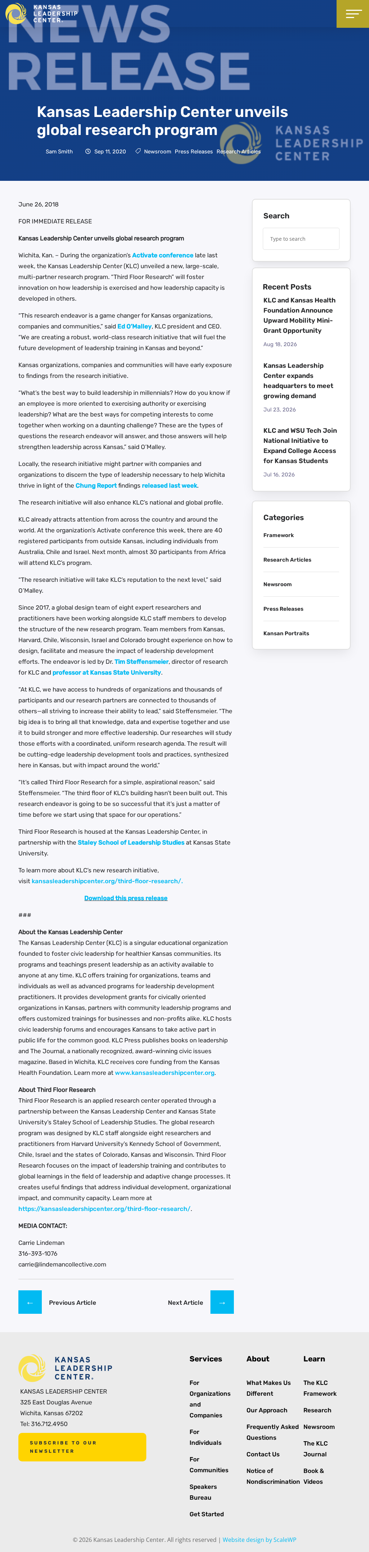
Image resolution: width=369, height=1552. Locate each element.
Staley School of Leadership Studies (131, 842)
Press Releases (194, 151)
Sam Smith (59, 151)
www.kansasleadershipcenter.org (164, 1072)
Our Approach (267, 1410)
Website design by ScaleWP (260, 1540)
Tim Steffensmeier (142, 661)
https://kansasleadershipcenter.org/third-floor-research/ (104, 1208)
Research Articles (239, 151)
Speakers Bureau (203, 1492)
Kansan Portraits (286, 633)
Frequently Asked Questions (272, 1432)
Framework (278, 535)
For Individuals (206, 1437)
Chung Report (96, 485)
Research (317, 1410)
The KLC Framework (320, 1388)
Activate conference (163, 255)
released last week (169, 485)
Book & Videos (313, 1476)
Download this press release (126, 898)
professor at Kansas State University (107, 672)
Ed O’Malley (134, 326)
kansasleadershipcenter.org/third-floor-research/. (107, 881)
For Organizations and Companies (210, 1399)
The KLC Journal (315, 1449)
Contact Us (263, 1454)
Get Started (207, 1514)
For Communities (209, 1465)
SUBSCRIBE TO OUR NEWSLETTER (63, 1446)
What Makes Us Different (268, 1388)
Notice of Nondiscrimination (273, 1476)
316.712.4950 (49, 1423)
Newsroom (157, 151)
